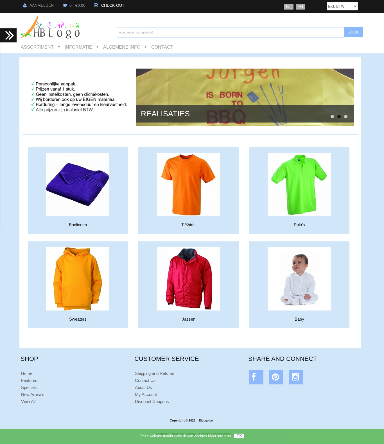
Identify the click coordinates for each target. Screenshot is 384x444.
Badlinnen (78, 224)
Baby (299, 319)
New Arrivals (32, 394)
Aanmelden (42, 5)
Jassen (188, 319)
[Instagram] (296, 378)
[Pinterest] (276, 378)
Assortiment (37, 46)
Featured (29, 380)
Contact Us (145, 380)
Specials (29, 387)
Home (26, 373)
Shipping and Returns (154, 373)
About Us (143, 387)
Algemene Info (121, 46)
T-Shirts (188, 224)
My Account (146, 394)
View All (28, 401)
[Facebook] (256, 378)
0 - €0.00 (77, 5)
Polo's (299, 224)
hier (227, 436)
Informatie (78, 46)
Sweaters (78, 319)
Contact (162, 46)
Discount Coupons (152, 401)
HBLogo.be (205, 420)
